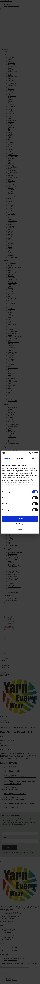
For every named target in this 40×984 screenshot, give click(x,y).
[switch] (35, 497)
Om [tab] (33, 458)
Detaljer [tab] (20, 458)
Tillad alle (20, 518)
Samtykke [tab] (7, 458)
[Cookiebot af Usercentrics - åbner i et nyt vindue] (29, 453)
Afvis (20, 529)
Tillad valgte (20, 524)
